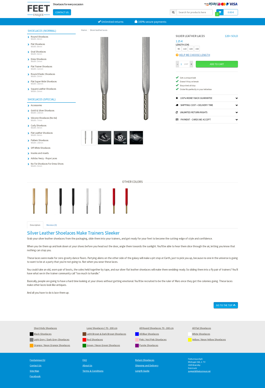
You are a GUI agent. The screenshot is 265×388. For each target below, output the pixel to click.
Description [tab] (35, 225)
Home (84, 30)
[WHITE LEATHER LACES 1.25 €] (93, 201)
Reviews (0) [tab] (52, 225)
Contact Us (62, 12)
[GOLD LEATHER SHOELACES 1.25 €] (40, 201)
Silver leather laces (98, 30)
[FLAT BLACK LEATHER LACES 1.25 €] (67, 201)
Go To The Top (224, 305)
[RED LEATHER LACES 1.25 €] (120, 201)
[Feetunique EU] (38, 9)
